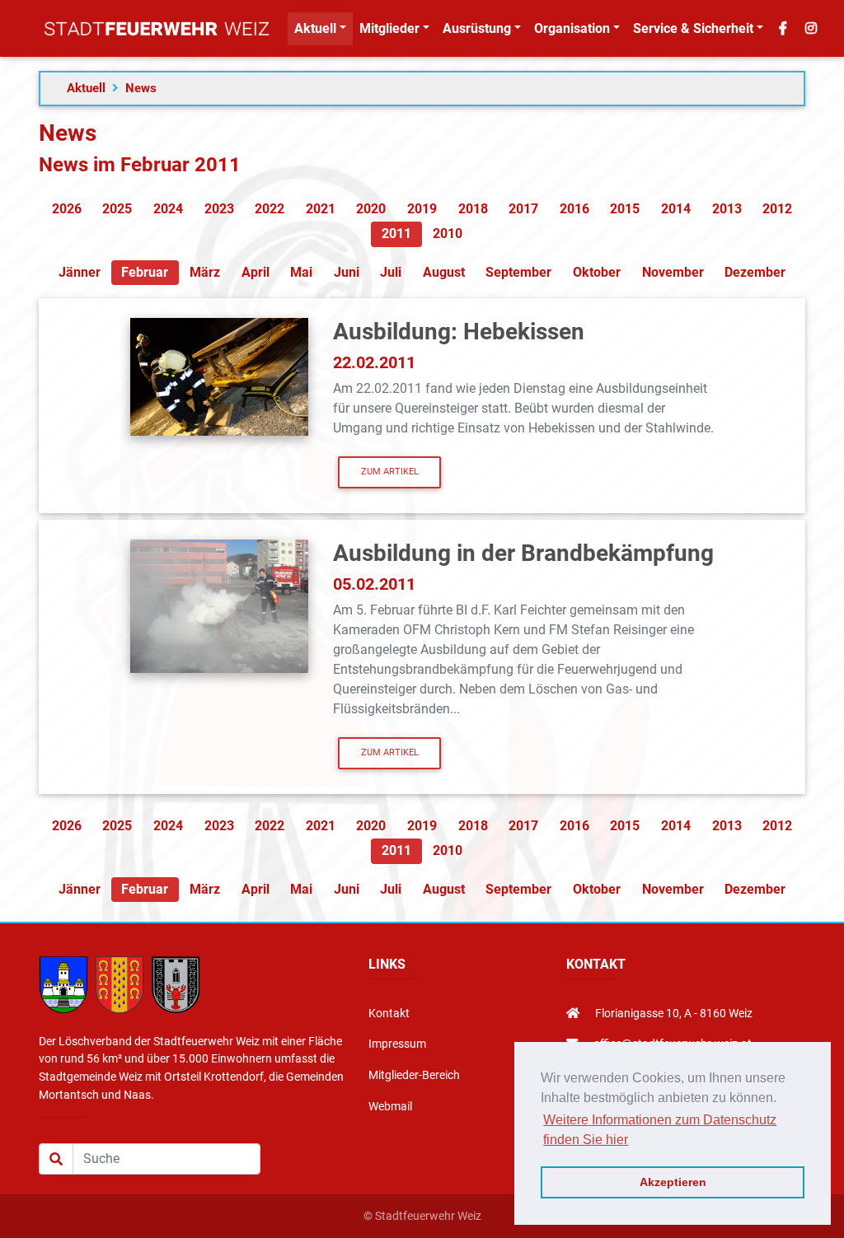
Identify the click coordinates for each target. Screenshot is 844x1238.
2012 (777, 209)
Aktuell (86, 88)
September (518, 272)
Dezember (754, 272)
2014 (676, 209)
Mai (301, 272)
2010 (447, 233)
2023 (219, 209)
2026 (67, 209)
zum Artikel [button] (390, 471)
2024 (168, 209)
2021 (320, 209)
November (673, 272)
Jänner (80, 272)
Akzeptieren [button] (673, 1182)
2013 (727, 209)
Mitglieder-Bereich (414, 1075)
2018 (473, 209)
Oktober (597, 272)
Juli (390, 272)
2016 (574, 209)
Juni (346, 272)
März (205, 272)
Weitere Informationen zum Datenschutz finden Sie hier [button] (659, 1130)
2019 (422, 209)
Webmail (390, 1107)
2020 (371, 209)
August (444, 272)
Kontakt (389, 1014)
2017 (523, 209)
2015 (625, 209)
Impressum (397, 1044)
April (255, 272)
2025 (117, 209)
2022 (269, 209)
